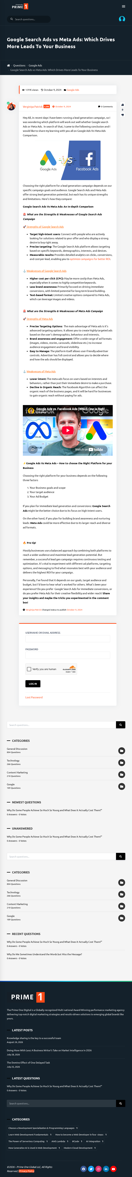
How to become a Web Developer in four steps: (81, 1134)
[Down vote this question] (122, 114)
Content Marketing (17, 772)
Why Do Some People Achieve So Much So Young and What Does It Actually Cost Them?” (54, 810)
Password (31, 649)
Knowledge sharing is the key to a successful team (34, 1038)
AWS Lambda (60, 1141)
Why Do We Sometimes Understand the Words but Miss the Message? (44, 954)
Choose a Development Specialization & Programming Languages (43, 1127)
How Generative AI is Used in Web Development (34, 1147)
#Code (77, 1141)
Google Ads (35, 65)
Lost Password (34, 697)
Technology (13, 760)
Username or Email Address (42, 632)
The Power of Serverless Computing (28, 1141)
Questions (19, 65)
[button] (120, 19)
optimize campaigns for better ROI (90, 258)
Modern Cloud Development (80, 1147)
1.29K (46, 106)
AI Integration (94, 1141)
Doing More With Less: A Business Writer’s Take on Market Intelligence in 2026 (49, 1050)
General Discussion (17, 748)
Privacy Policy (26, 1171)
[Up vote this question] (122, 104)
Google (11, 784)
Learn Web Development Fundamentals (29, 1134)
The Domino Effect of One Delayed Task (28, 1062)
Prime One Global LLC (28, 1166)
